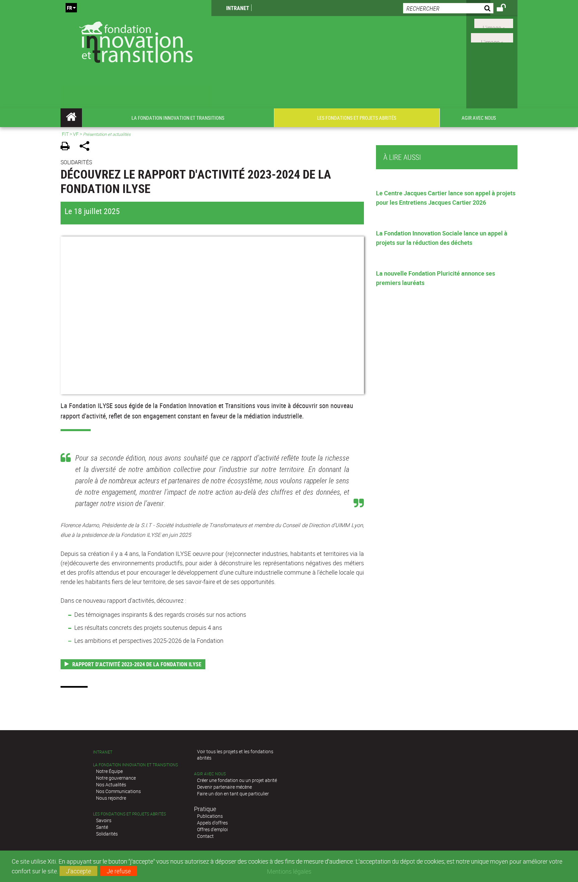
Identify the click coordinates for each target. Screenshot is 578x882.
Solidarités (107, 833)
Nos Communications (118, 791)
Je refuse (119, 871)
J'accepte (78, 871)
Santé (102, 827)
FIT (65, 134)
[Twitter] (493, 23)
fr (69, 7)
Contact (205, 836)
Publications (210, 816)
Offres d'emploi (212, 829)
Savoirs (103, 820)
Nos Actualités (111, 784)
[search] (448, 8)
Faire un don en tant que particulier (233, 793)
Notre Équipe (109, 771)
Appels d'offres (212, 822)
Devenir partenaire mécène (224, 787)
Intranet (237, 8)
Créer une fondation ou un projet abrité (237, 780)
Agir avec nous (210, 774)
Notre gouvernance (116, 778)
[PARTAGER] (87, 147)
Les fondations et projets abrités (129, 814)
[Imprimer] (67, 147)
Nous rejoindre (111, 798)
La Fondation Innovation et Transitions (135, 765)
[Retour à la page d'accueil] (136, 40)
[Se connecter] (505, 9)
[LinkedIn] (492, 37)
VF (76, 134)
